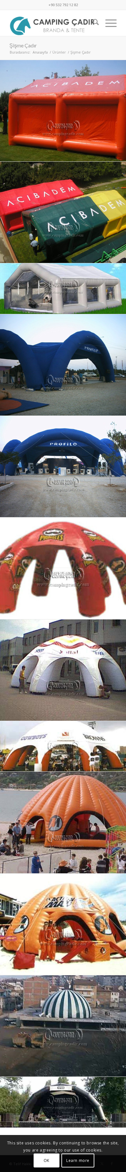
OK (46, 1160)
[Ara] (92, 23)
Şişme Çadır (23, 45)
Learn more (77, 1160)
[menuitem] (92, 23)
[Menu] (108, 23)
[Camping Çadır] (52, 23)
